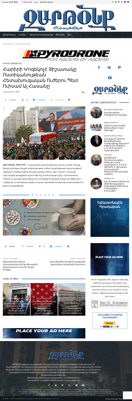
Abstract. (56, 399)
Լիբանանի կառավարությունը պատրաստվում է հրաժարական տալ (72, 309)
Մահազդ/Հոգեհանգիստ (113, 136)
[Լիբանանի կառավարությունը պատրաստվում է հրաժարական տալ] (71, 299)
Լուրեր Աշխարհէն (23, 44)
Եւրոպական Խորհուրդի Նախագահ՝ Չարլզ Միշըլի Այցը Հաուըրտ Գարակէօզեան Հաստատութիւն (16, 307)
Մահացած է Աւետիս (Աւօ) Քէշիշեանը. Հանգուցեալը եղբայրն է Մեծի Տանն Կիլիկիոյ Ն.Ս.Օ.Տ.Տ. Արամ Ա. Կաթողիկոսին (116, 145)
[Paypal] (118, 2)
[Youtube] (128, 2)
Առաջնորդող (109, 178)
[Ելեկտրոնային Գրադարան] (109, 217)
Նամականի (108, 155)
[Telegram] (125, 2)
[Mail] (115, 2)
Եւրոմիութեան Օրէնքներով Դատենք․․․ (116, 113)
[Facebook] (112, 2)
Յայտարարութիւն (111, 122)
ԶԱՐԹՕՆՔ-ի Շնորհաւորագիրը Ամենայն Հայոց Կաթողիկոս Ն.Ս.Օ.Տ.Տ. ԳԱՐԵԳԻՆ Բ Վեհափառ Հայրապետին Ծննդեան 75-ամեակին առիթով (116, 166)
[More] (69, 99)
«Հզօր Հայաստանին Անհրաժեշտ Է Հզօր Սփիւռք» (115, 127)
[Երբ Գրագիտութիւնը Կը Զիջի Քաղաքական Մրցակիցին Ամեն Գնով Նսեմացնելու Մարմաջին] (96, 183)
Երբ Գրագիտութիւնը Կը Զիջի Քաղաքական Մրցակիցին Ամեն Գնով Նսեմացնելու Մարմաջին (116, 186)
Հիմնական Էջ (9, 44)
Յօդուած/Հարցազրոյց (113, 109)
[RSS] (121, 2)
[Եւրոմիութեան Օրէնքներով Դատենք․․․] (96, 112)
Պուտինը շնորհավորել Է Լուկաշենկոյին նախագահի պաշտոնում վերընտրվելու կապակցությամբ (44, 307)
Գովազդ (44, 195)
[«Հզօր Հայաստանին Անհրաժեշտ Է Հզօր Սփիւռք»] (96, 127)
